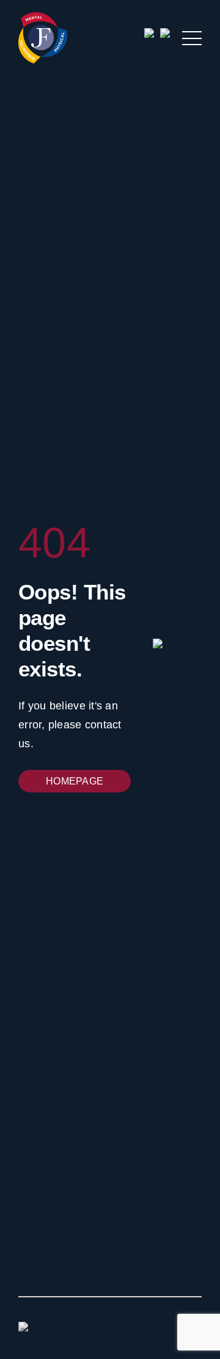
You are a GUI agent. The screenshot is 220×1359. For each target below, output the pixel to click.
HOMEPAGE (74, 781)
